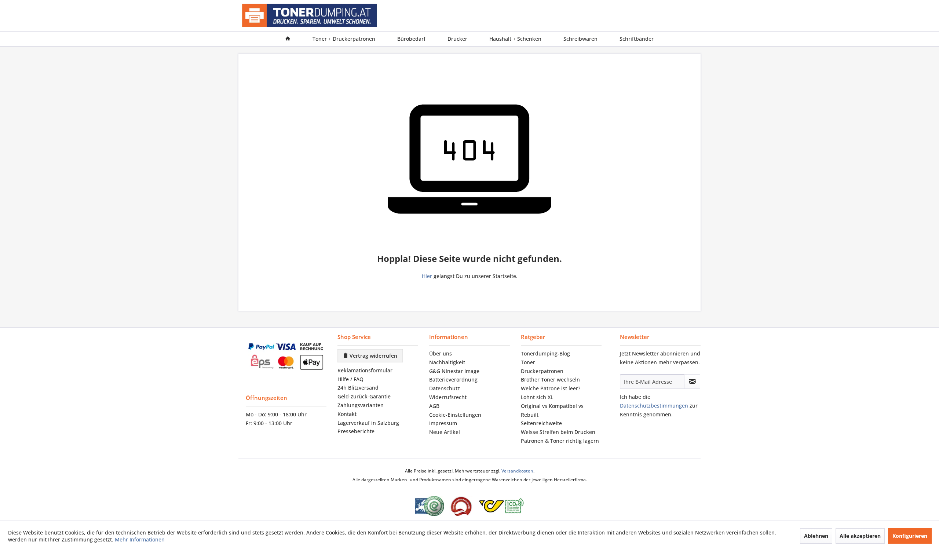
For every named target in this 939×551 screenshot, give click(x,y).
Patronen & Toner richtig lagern (560, 440)
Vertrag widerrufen (372, 355)
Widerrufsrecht (448, 397)
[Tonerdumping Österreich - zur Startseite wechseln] (309, 16)
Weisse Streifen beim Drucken (558, 431)
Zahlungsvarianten (360, 405)
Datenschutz (444, 388)
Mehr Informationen (140, 539)
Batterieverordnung (453, 379)
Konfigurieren (909, 535)
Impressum (443, 423)
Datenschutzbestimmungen (654, 405)
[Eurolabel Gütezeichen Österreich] (429, 506)
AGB (434, 405)
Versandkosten (517, 471)
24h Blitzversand (358, 387)
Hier (427, 276)
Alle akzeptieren (860, 535)
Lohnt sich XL (537, 397)
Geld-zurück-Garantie (364, 396)
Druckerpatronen (542, 371)
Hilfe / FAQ (350, 379)
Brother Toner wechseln (550, 379)
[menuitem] (288, 39)
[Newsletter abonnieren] (692, 381)
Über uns (440, 353)
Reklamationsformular (364, 370)
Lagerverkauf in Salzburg (368, 422)
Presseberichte (355, 431)
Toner (528, 362)
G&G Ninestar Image (454, 371)
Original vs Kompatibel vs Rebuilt (552, 410)
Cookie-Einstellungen (455, 414)
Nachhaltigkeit (447, 362)
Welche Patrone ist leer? (550, 388)
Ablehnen (816, 535)
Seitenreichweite (541, 423)
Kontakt (347, 413)
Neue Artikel (444, 431)
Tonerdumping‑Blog (545, 353)
